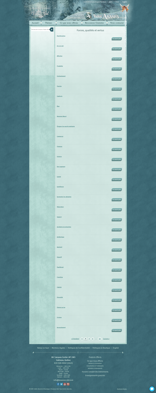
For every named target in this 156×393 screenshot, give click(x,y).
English (116, 348)
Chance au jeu (61, 307)
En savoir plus (117, 39)
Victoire (59, 156)
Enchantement (61, 76)
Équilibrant (60, 267)
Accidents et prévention (64, 227)
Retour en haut (43, 348)
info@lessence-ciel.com (63, 380)
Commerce (60, 136)
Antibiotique (60, 237)
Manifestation (61, 36)
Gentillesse (60, 187)
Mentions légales (58, 348)
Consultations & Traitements (95, 366)
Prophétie (60, 66)
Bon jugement (61, 167)
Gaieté (59, 177)
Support (59, 217)
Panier (117, 2)
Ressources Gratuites (94, 22)
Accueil (35, 22)
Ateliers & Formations (95, 363)
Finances (59, 146)
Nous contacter (117, 22)
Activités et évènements (95, 368)
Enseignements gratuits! (95, 375)
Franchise (60, 277)
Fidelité (59, 287)
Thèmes (48, 22)
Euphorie (59, 96)
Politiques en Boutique (101, 348)
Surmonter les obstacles (64, 197)
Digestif (59, 257)
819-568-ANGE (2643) (63, 363)
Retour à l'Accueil (40, 12)
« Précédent (75, 339)
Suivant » (106, 339)
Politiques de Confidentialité (79, 348)
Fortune (59, 317)
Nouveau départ (61, 116)
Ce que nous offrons (69, 22)
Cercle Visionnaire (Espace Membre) (95, 2)
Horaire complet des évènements (95, 371)
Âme (58, 106)
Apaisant (59, 247)
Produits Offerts (95, 357)
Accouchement (61, 327)
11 (100, 339)
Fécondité (60, 297)
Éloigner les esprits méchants (66, 126)
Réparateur (60, 207)
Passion (59, 86)
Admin (111, 2)
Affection (59, 56)
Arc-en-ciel (60, 46)
